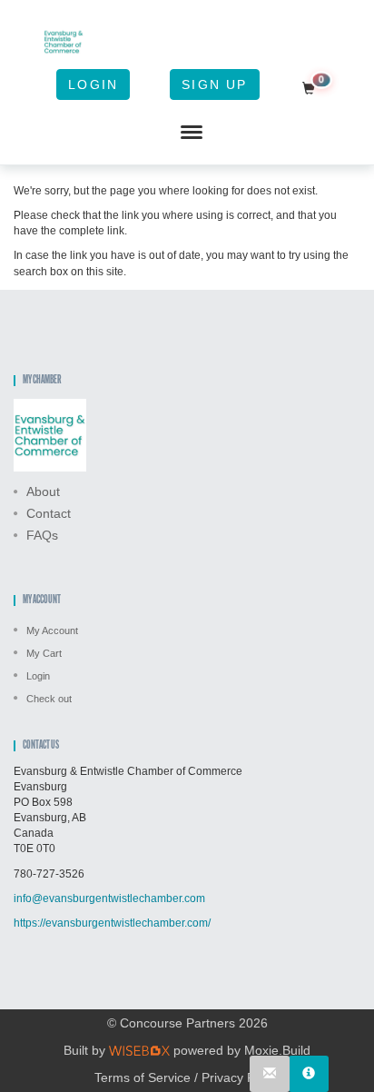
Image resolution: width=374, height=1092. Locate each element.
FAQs (42, 535)
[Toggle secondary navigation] (192, 132)
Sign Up (214, 84)
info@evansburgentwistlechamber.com (109, 898)
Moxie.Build (277, 1050)
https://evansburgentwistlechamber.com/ (112, 923)
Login (93, 84)
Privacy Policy (241, 1077)
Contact (48, 513)
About (43, 491)
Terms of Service (142, 1077)
